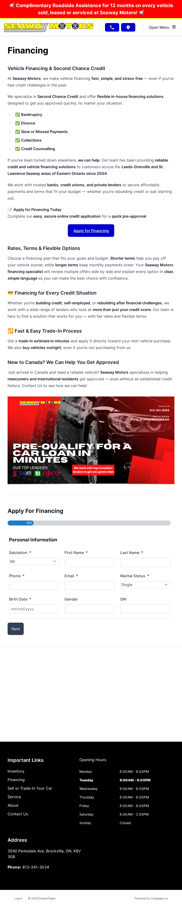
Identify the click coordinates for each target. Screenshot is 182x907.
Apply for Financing (91, 230)
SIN (123, 599)
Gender (71, 599)
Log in (18, 898)
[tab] (92, 762)
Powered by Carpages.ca (151, 898)
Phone (16, 575)
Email (71, 575)
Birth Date (20, 599)
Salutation (20, 552)
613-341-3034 (36, 867)
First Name (76, 552)
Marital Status (134, 575)
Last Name (131, 552)
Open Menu (160, 27)
